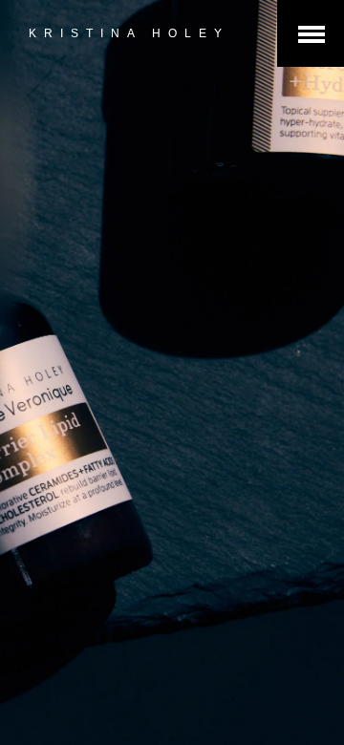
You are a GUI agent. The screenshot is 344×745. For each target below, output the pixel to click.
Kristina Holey (129, 33)
